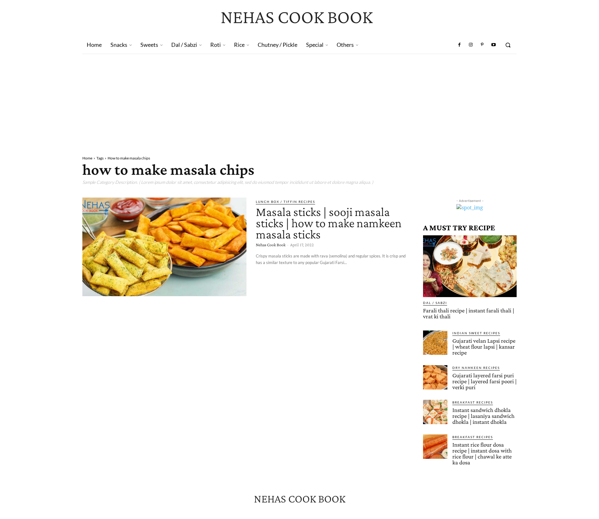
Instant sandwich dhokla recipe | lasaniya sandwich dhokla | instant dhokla (483, 416)
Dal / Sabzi (435, 303)
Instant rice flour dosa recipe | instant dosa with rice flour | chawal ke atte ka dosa (482, 453)
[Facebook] (459, 45)
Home (87, 158)
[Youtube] (493, 45)
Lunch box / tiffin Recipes (285, 201)
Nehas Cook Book (270, 244)
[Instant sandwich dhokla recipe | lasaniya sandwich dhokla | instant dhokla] (435, 412)
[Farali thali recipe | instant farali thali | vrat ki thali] (470, 266)
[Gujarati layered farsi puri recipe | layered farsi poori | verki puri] (435, 377)
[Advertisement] (299, 100)
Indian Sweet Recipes (476, 333)
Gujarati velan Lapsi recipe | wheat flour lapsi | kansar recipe (483, 346)
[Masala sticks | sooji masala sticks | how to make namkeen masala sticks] (164, 247)
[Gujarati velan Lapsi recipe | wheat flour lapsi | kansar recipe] (435, 342)
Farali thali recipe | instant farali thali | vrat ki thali (468, 313)
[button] (508, 45)
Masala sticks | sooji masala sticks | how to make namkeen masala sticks (329, 223)
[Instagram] (470, 45)
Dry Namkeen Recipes (476, 368)
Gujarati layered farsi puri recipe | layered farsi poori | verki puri (484, 381)
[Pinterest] (482, 45)
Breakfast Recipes (472, 402)
